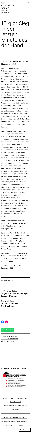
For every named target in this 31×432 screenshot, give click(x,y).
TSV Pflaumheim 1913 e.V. (7, 5)
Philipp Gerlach (8, 280)
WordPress (19, 425)
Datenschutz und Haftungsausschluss (14, 421)
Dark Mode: (23, 430)
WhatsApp (9, 330)
